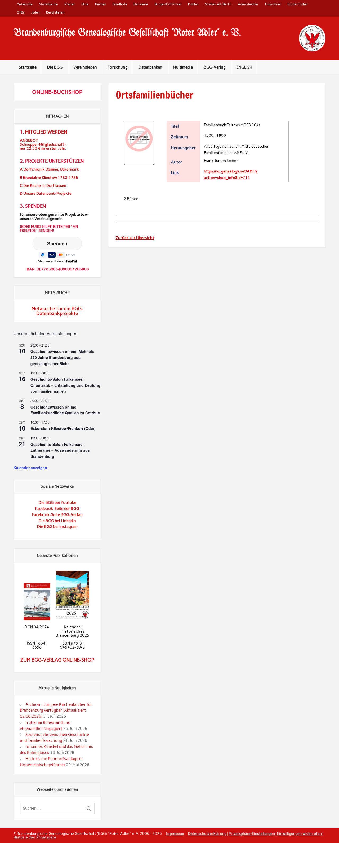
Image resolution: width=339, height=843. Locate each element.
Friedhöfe (120, 4)
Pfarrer (69, 4)
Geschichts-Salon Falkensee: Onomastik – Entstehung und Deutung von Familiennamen (65, 385)
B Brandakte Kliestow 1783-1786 (49, 177)
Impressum (175, 833)
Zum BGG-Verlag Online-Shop (57, 660)
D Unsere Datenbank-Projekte (46, 193)
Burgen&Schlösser (168, 4)
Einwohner (273, 4)
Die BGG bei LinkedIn (57, 520)
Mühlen (193, 4)
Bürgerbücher (298, 4)
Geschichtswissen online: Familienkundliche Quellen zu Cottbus (65, 410)
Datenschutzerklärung (207, 833)
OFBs (21, 12)
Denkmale (140, 4)
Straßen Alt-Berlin (218, 4)
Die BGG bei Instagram (57, 526)
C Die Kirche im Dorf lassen (43, 185)
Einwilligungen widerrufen (299, 833)
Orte (84, 4)
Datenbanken (150, 67)
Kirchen (100, 4)
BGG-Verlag (215, 67)
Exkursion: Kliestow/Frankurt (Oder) (63, 428)
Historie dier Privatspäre (35, 837)
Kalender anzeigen (30, 467)
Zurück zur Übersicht (135, 238)
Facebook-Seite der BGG (57, 508)
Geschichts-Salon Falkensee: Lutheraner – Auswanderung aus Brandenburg (60, 450)
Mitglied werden (46, 132)
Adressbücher (248, 4)
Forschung (118, 67)
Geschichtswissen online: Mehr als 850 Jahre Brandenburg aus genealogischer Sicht (62, 357)
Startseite (28, 67)
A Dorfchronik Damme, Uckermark (49, 169)
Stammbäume (48, 4)
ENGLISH (244, 67)
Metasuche (25, 4)
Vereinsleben (85, 67)
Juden (35, 12)
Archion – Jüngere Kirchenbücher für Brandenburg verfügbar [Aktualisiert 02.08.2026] (56, 710)
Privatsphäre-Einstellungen (252, 833)
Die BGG (55, 67)
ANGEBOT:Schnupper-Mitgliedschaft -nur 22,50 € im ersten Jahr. (43, 144)
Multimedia (183, 67)
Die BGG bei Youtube (57, 502)
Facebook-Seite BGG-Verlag (57, 514)
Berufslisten (55, 12)
